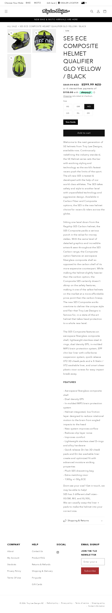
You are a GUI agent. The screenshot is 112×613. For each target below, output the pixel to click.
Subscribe (90, 570)
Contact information (96, 606)
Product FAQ (38, 558)
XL (80, 114)
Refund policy (52, 603)
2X (90, 114)
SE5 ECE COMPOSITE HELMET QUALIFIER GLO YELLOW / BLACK (53, 26)
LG (69, 114)
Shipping (67, 96)
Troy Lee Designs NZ (35, 603)
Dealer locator (69, 3)
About (10, 551)
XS (69, 107)
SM (80, 107)
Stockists (11, 564)
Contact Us (37, 551)
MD (89, 106)
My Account (13, 558)
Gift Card (51, 3)
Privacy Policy (14, 571)
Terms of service (82, 603)
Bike (28, 2)
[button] (6, 11)
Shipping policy (98, 603)
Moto (37, 2)
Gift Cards (37, 584)
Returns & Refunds (41, 564)
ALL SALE (12, 26)
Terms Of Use (14, 577)
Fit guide (36, 577)
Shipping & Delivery (42, 571)
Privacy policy (66, 603)
